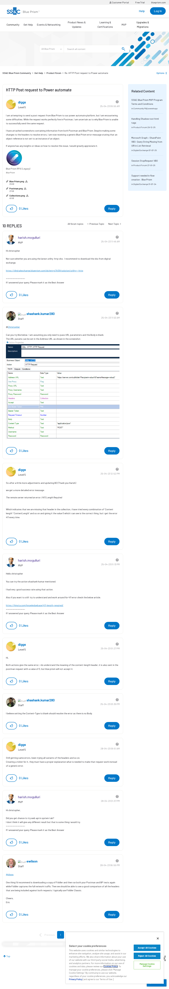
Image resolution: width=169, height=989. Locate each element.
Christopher (14, 326)
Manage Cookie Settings (147, 965)
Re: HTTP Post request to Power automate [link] (86, 73)
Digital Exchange (140, 150)
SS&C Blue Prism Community (16, 73)
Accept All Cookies (147, 947)
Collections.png (17, 195)
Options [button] (160, 73)
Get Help (28, 24)
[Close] (157, 938)
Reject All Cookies (147, 955)
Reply (112, 208)
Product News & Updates (77, 24)
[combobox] (97, 49)
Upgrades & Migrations (142, 24)
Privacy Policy (75, 979)
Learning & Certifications (105, 24)
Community (13, 24)
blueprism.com (158, 2)
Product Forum (54, 73)
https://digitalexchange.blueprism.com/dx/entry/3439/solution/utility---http (44, 270)
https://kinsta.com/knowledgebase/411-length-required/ (34, 605)
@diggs (10, 874)
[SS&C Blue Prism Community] (23, 11)
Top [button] (8, 956)
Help (142, 11)
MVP (123, 24)
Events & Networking (48, 24)
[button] (11, 208)
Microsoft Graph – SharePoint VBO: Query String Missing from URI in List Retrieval (146, 141)
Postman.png (16, 188)
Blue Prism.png (16, 181)
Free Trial (140, 2)
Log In (158, 11)
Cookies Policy (110, 966)
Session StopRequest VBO (144, 160)
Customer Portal (120, 2)
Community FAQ (140, 108)
